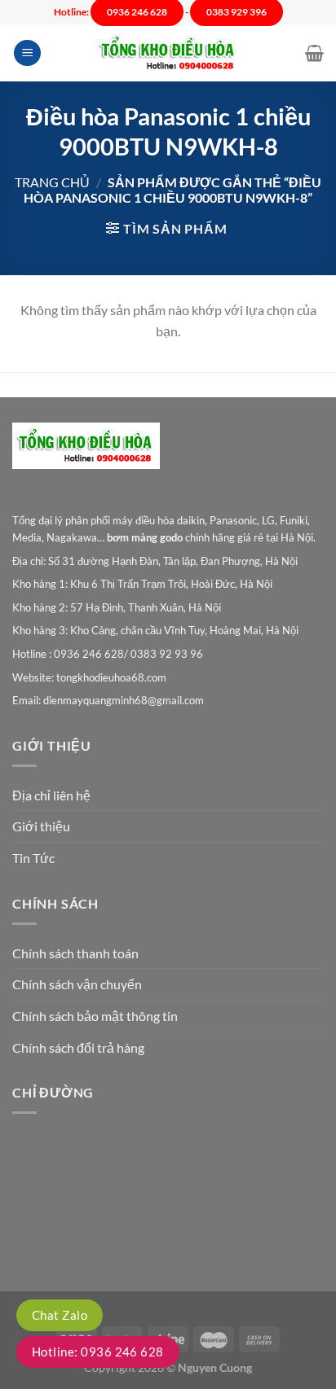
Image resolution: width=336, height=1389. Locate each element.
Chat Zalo (59, 1315)
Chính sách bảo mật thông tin (95, 1015)
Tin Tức (33, 857)
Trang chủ (52, 182)
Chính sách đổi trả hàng (78, 1047)
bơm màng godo (145, 537)
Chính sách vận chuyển (77, 984)
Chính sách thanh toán (75, 953)
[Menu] (27, 53)
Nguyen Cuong (215, 1367)
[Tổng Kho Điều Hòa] (168, 53)
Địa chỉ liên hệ (51, 795)
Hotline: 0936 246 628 (98, 1351)
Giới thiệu (41, 826)
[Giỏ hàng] (314, 53)
